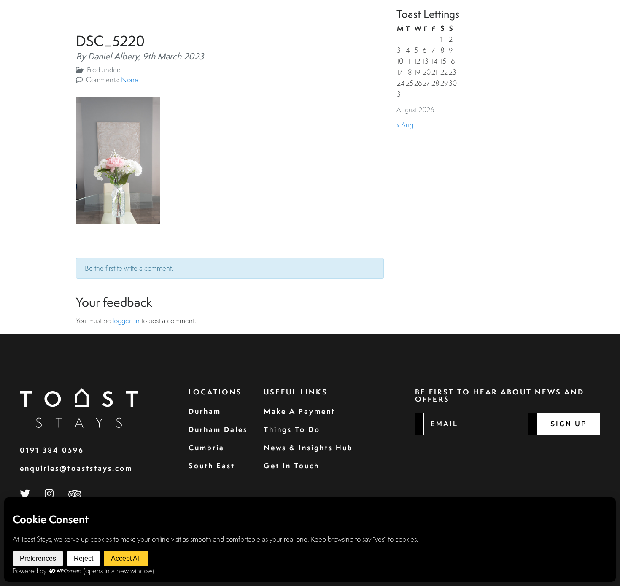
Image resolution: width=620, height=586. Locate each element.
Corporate (415, 25)
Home (289, 25)
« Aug (404, 125)
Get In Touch (291, 465)
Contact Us (572, 25)
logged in (126, 320)
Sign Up (568, 424)
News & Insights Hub (308, 447)
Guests (372, 25)
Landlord (464, 25)
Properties (329, 25)
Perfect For (514, 25)
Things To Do (292, 429)
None (129, 79)
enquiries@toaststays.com (76, 468)
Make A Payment (299, 411)
